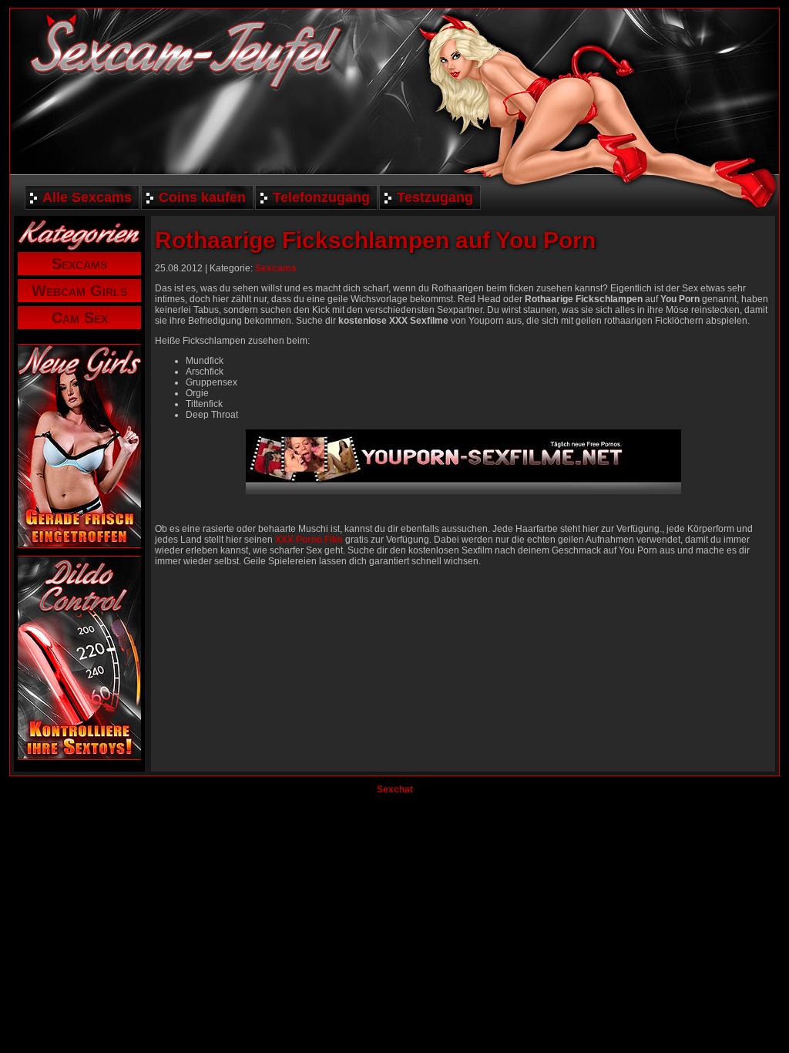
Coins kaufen (202, 197)
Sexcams (79, 263)
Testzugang (435, 197)
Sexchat (395, 789)
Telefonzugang (321, 197)
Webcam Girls (79, 290)
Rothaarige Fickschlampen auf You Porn (375, 240)
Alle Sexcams (87, 197)
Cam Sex (80, 317)
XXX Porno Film (309, 539)
